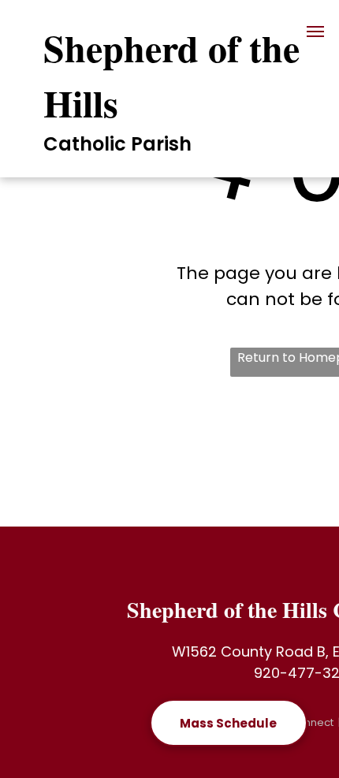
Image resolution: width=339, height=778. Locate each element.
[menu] (315, 31)
